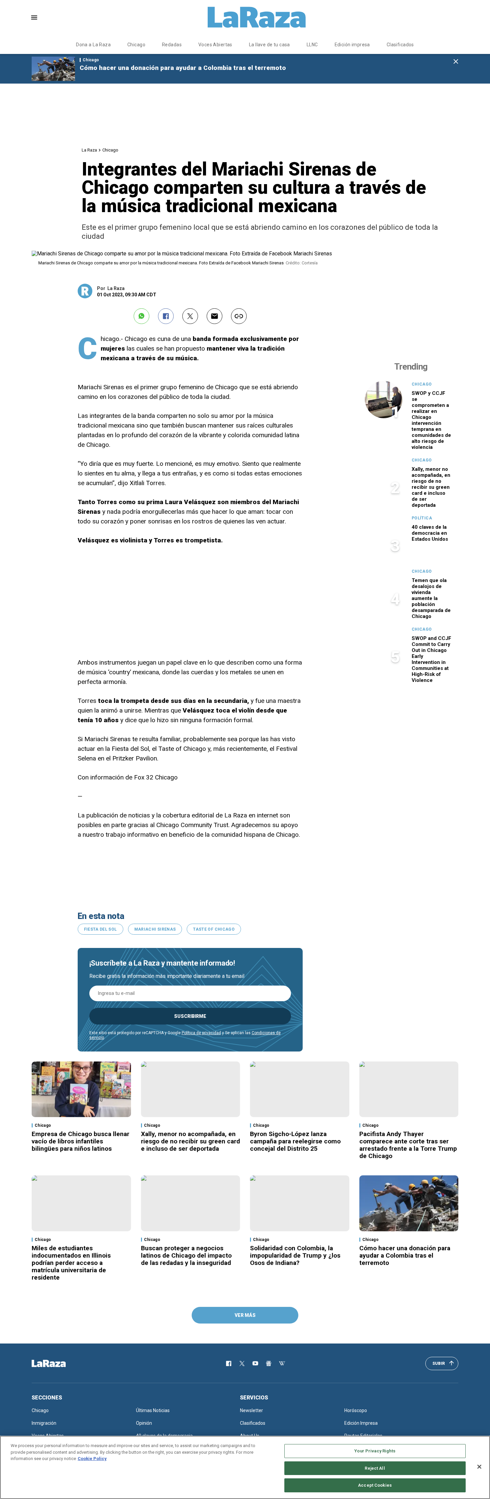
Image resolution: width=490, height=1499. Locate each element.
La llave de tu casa (269, 44)
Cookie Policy (92, 1458)
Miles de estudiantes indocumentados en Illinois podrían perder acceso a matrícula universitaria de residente (71, 1262)
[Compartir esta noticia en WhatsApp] (141, 316)
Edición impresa (352, 44)
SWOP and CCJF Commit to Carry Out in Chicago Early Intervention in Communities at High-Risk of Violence (431, 659)
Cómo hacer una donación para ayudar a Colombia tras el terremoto (183, 68)
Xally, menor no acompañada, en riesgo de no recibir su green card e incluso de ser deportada (431, 487)
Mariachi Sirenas (155, 929)
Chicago (136, 44)
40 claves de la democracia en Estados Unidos (430, 533)
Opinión (144, 1423)
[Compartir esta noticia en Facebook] (166, 316)
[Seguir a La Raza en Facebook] (228, 1363)
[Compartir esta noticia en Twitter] (190, 316)
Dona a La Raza (93, 44)
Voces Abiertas (215, 44)
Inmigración (44, 1423)
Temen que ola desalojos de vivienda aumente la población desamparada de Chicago (431, 598)
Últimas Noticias (153, 1410)
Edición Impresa (361, 1423)
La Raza (89, 150)
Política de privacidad (201, 1033)
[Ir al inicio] (58, 1363)
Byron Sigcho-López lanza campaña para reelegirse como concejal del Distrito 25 (295, 1141)
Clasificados (400, 44)
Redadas (172, 44)
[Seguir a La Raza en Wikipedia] (282, 1363)
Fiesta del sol (100, 929)
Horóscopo (355, 1410)
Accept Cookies (375, 1485)
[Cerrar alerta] (455, 61)
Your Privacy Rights (374, 1450)
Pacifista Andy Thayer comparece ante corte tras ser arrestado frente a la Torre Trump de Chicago (408, 1145)
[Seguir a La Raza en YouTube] (255, 1363)
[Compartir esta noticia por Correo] (214, 316)
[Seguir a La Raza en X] (242, 1363)
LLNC (312, 44)
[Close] (479, 1466)
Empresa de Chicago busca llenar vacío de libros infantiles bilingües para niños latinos (80, 1141)
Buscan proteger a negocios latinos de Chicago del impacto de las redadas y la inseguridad (186, 1255)
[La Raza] (257, 17)
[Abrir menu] (34, 17)
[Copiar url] (239, 316)
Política (422, 518)
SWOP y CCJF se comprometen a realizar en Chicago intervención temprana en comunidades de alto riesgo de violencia (431, 420)
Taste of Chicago (214, 929)
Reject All (375, 1468)
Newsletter (251, 1410)
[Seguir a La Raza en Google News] (268, 1363)
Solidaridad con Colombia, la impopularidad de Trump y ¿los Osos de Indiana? (295, 1255)
